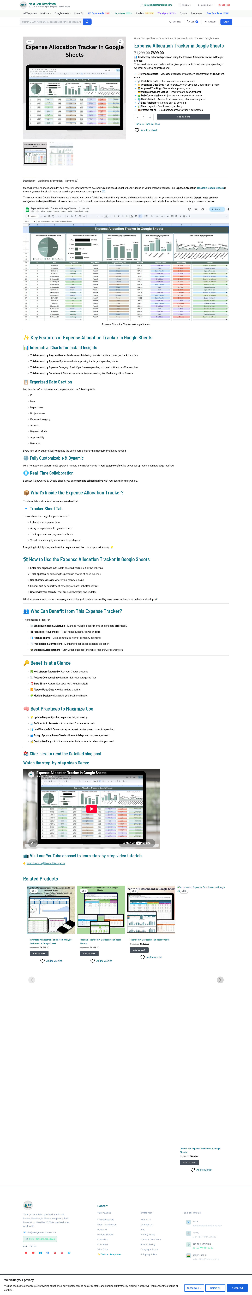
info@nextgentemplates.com (158, 5)
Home (137, 38)
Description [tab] (29, 180)
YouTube (226, 5)
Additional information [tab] (50, 180)
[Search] (87, 22)
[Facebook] (48, 1253)
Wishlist (177, 22)
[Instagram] (55, 1253)
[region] (126, 1285)
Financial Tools (166, 38)
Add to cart (183, 116)
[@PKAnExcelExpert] (26, 1253)
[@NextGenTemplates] (33, 1253)
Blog (143, 1229)
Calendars (102, 1239)
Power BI (79, 13)
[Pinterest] (62, 1253)
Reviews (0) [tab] (71, 180)
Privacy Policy (148, 1234)
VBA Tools (102, 1249)
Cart (194, 22)
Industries (123, 13)
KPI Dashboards (99, 13)
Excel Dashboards (106, 1224)
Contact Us (206, 5)
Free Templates (214, 13)
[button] (120, 42)
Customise (193, 1288)
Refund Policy (148, 1244)
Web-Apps (167, 13)
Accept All (237, 1288)
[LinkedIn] (40, 1253)
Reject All (215, 1288)
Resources (197, 13)
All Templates (30, 13)
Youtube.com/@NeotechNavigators (46, 863)
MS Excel (45, 13)
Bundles (144, 13)
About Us (186, 5)
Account (212, 22)
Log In (226, 22)
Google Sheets (63, 13)
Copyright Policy (149, 1249)
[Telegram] (69, 1253)
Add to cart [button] (39, 953)
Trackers (139, 124)
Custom (183, 13)
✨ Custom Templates (109, 1254)
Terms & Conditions (151, 1239)
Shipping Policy (149, 1254)
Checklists (102, 1244)
